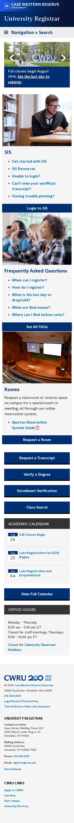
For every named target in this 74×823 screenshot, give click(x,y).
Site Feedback (12, 769)
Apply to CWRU (13, 790)
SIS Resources (23, 168)
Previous (12, 51)
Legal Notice (12, 701)
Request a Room (37, 439)
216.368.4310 (21, 756)
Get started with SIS (29, 161)
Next (65, 51)
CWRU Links (14, 783)
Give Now (10, 795)
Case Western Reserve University (33, 685)
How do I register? (28, 287)
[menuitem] (37, 790)
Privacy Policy (30, 701)
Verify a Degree (37, 474)
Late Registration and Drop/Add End (35, 573)
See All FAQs (37, 326)
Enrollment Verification (37, 490)
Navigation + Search (27, 33)
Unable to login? (26, 176)
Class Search (37, 507)
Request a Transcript (37, 458)
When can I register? (29, 280)
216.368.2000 (12, 696)
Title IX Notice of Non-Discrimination (27, 706)
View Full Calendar (37, 594)
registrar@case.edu (24, 762)
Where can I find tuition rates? (38, 314)
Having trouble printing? (33, 196)
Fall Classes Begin (32, 535)
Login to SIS (37, 208)
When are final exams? (31, 307)
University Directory (16, 806)
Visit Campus (12, 801)
